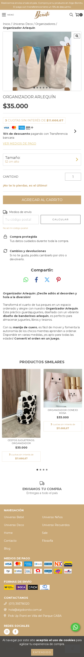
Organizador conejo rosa (63, 411)
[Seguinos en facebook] (15, 632)
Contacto (10, 540)
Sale (45, 533)
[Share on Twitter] (47, 280)
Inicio (6, 24)
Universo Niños (52, 517)
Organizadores (45, 24)
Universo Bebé (14, 517)
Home (8, 533)
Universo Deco (23, 24)
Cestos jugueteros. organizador (21, 442)
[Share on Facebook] (36, 280)
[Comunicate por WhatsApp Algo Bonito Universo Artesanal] (75, 627)
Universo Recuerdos (56, 525)
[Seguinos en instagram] (7, 632)
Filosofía (47, 540)
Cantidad (10, 176)
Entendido (42, 652)
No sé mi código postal (15, 228)
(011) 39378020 (19, 603)
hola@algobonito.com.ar (25, 610)
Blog (7, 548)
